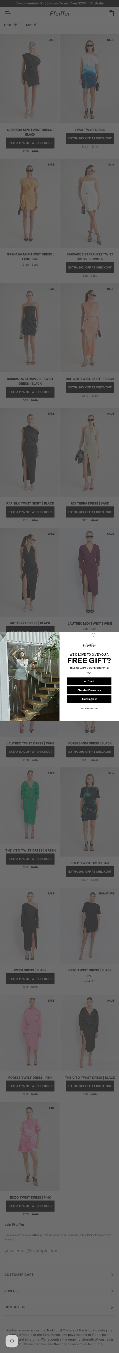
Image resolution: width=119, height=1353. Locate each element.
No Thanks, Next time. (89, 708)
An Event (89, 681)
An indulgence (89, 699)
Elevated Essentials (89, 690)
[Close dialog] (93, 634)
